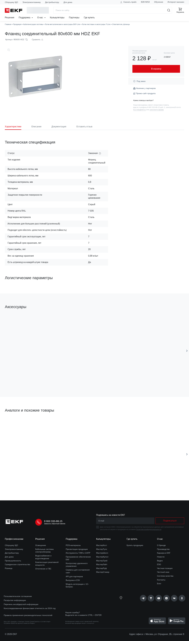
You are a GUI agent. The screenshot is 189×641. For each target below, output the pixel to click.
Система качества (165, 576)
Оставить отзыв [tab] (84, 126)
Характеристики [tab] (13, 126)
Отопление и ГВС (43, 569)
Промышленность (13, 561)
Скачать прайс (130, 2)
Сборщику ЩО (11, 2)
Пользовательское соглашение (18, 596)
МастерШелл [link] (102, 553)
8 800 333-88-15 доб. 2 (156, 107)
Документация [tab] (58, 126)
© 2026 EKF (11, 634)
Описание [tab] (36, 126)
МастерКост (101, 545)
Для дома (68, 2)
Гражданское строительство (17, 564)
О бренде (161, 545)
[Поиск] (168, 10)
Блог (159, 583)
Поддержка (25, 17)
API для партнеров (74, 576)
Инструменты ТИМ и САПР (78, 553)
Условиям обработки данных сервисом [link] (17, 623)
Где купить (89, 17)
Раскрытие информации (15, 600)
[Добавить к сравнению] (45, 379)
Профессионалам (14, 539)
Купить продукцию (135, 545)
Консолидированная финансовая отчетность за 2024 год (29, 608)
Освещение (40, 545)
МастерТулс (101, 549)
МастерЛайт (101, 564)
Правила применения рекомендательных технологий (28, 615)
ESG (159, 564)
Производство (163, 549)
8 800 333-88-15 (53, 521)
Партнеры (74, 17)
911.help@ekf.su (139, 110)
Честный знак (163, 572)
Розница (8, 568)
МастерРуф (101, 568)
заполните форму (157, 110)
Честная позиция (165, 568)
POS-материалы (73, 545)
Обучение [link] (158, 2)
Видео (160, 561)
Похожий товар (15, 423)
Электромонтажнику (31, 2)
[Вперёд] (187, 350)
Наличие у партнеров (146, 88)
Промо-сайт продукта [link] (146, 93)
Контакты (161, 580)
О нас (40, 17)
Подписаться (170, 521)
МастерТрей (101, 561)
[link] (143, 598)
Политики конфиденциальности (148, 529)
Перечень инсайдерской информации (21, 604)
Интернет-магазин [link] (176, 2)
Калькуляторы (57, 17)
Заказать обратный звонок (54, 524)
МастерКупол (102, 557)
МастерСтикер (102, 572)
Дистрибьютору (52, 2)
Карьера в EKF (163, 553)
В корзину (21, 379)
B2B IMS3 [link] (145, 2)
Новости (161, 557)
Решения (9, 17)
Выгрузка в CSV (73, 580)
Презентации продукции (77, 549)
